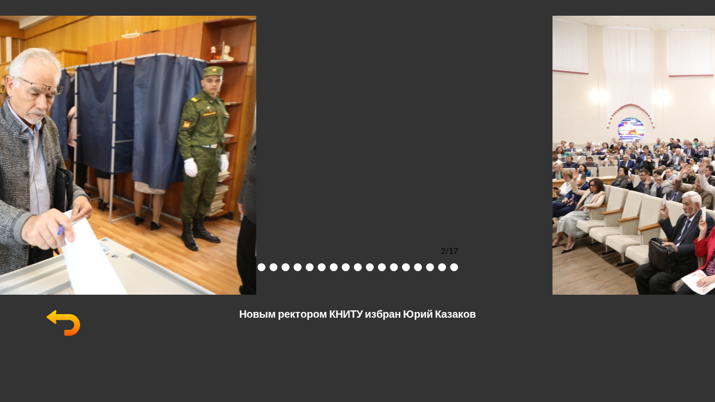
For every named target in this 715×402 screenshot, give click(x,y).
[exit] (63, 336)
